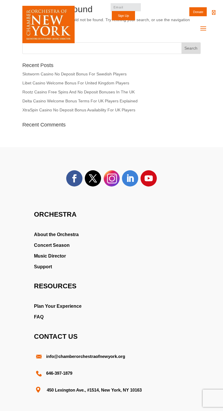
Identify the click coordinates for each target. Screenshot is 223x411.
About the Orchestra (56, 234)
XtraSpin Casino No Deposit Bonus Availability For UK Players (78, 110)
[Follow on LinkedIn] (130, 178)
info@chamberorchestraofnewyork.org (85, 356)
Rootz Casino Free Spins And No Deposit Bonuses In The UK (78, 92)
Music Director (50, 256)
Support (43, 266)
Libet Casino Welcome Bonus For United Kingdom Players (75, 83)
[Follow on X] (93, 178)
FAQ (39, 316)
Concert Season (52, 245)
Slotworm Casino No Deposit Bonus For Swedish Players (74, 74)
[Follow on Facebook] (74, 178)
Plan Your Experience (58, 306)
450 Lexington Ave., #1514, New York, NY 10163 (94, 390)
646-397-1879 (59, 373)
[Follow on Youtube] (149, 178)
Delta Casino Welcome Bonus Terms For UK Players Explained (80, 101)
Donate (198, 12)
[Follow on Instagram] (111, 178)
